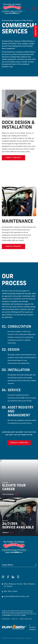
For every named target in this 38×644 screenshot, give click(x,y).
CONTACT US (35, 31)
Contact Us (7, 573)
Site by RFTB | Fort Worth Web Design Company (16, 638)
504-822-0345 (11, 591)
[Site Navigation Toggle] (34, 8)
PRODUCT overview (19, 443)
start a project (13, 157)
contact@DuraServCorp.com (16, 596)
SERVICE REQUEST (13, 246)
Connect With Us (7, 565)
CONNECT (5, 532)
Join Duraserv (8, 494)
